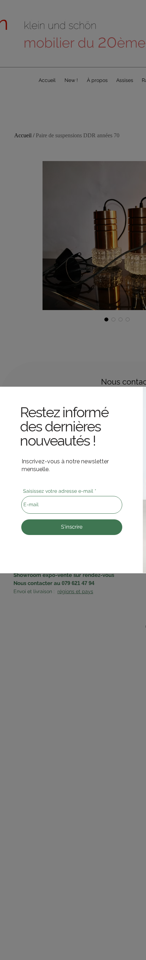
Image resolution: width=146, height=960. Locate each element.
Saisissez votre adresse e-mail (58, 491)
